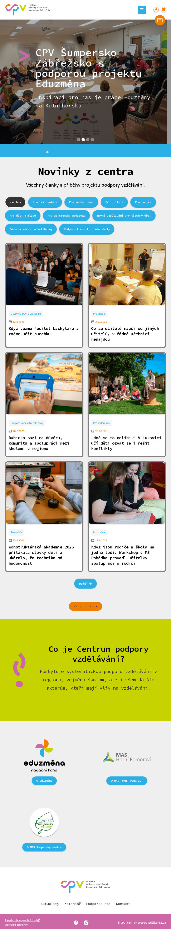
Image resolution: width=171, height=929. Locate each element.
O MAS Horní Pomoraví (127, 781)
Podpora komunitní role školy (27, 423)
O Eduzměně (44, 781)
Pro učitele (99, 313)
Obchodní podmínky (16, 925)
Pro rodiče (16, 532)
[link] (44, 275)
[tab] (15, 202)
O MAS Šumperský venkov (44, 847)
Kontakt (123, 904)
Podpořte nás (98, 904)
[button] (78, 139)
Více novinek (85, 606)
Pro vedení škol (101, 423)
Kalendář (72, 904)
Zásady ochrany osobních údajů (22, 920)
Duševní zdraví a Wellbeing (26, 313)
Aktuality (50, 904)
